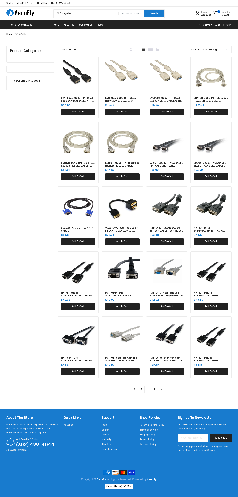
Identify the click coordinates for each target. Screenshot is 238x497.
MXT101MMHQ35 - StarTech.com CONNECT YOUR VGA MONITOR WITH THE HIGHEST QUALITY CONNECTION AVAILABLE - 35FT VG (211, 294)
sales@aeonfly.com (16, 450)
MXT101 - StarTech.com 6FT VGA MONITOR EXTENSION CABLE (121, 359)
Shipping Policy (147, 434)
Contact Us (86, 25)
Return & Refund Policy (152, 425)
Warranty (106, 439)
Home (56, 25)
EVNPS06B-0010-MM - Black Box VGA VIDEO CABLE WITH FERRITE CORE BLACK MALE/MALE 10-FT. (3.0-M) (77, 100)
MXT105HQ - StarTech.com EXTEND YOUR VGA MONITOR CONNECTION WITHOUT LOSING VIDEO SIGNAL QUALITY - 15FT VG (166, 359)
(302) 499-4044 (35, 445)
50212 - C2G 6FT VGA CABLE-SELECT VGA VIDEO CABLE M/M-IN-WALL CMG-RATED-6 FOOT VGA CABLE (210, 164)
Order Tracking (109, 449)
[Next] (161, 389)
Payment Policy (148, 444)
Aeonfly (101, 479)
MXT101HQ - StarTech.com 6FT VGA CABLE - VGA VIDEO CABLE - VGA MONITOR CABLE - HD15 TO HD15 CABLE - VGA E (167, 229)
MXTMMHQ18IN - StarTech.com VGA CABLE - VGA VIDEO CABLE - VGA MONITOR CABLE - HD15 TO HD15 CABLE (76, 294)
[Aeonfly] (20, 13)
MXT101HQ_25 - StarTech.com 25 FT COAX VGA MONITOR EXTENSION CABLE (209, 229)
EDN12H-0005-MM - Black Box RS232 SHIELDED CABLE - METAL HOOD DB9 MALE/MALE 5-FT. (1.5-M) (122, 164)
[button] (30, 83)
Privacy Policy (147, 439)
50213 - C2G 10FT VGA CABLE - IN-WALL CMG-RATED (166, 164)
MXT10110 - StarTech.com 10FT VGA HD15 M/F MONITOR (166, 294)
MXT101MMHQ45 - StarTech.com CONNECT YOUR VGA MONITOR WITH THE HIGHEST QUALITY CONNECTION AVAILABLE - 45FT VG (211, 359)
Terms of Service (149, 429)
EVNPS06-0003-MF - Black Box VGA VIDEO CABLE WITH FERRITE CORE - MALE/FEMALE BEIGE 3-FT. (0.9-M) (165, 100)
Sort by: (195, 49)
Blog (100, 25)
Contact (106, 434)
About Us (69, 25)
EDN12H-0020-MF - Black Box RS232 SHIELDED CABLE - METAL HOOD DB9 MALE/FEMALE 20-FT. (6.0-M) (211, 100)
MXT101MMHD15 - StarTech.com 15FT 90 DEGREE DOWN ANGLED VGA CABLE (121, 294)
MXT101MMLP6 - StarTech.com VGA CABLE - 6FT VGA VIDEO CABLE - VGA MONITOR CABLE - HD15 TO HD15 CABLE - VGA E (77, 359)
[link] (92, 63)
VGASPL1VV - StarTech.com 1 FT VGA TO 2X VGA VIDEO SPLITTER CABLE (121, 229)
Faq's (104, 425)
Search (105, 429)
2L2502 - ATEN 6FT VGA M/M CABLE (77, 229)
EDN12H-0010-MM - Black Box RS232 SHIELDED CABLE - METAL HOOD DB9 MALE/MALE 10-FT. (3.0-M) (78, 164)
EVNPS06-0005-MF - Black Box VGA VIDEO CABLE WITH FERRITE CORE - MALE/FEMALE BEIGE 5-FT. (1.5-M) (120, 100)
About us (68, 425)
